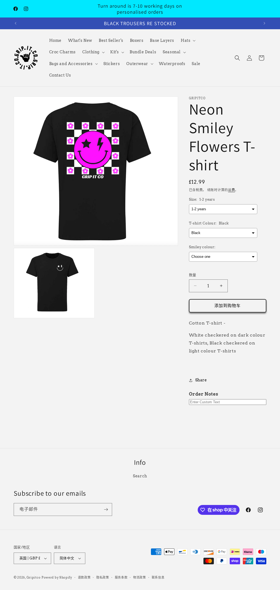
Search (140, 476)
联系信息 (158, 577)
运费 (231, 190)
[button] (187, 40)
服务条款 (121, 577)
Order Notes (203, 394)
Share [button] (201, 380)
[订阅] (106, 509)
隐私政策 (102, 577)
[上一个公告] (16, 23)
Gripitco (34, 577)
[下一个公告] (264, 23)
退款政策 (84, 577)
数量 (192, 275)
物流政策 (139, 577)
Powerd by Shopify (57, 577)
